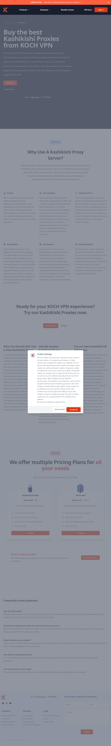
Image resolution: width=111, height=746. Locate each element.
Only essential (59, 409)
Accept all (73, 410)
